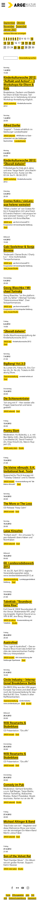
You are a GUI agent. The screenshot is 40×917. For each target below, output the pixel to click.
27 (22, 47)
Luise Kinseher (13, 531)
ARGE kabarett (9, 136)
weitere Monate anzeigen (14, 33)
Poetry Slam (11, 430)
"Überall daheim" (14, 331)
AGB (5, 898)
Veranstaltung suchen (27, 58)
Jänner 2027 (10, 29)
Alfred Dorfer (11, 125)
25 (15, 47)
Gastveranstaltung (11, 376)
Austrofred (10, 642)
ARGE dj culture (10, 620)
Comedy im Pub (13, 784)
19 (26, 43)
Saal (5, 227)
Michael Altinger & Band (19, 821)
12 (31, 38)
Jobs (27, 895)
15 (12, 43)
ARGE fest (7, 342)
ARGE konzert (9, 482)
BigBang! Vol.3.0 (14, 363)
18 (22, 43)
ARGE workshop (10, 103)
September (9, 22)
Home (8, 895)
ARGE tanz (8, 222)
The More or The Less (17, 503)
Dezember (21, 26)
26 (18, 47)
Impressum (32, 898)
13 (4, 43)
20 (30, 43)
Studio (21, 448)
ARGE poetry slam (10, 448)
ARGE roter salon (10, 869)
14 (8, 43)
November (8, 26)
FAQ (32, 895)
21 (33, 43)
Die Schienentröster (16, 398)
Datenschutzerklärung (17, 898)
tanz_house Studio (11, 268)
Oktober (21, 22)
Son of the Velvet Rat (17, 856)
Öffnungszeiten (18, 895)
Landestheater (20, 141)
